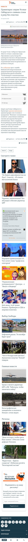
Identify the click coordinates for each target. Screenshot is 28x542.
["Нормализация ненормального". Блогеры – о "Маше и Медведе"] (14, 273)
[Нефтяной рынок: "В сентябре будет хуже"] (14, 326)
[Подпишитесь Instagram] (20, 522)
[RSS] (24, 522)
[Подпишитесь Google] (2, 522)
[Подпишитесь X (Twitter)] (9, 522)
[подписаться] (6, 525)
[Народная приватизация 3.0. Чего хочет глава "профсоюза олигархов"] (14, 250)
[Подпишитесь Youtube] (13, 522)
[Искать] (24, 540)
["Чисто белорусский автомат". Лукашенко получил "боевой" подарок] (14, 347)
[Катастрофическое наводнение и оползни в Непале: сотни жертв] (14, 399)
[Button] (10, 22)
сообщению (6, 67)
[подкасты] (11, 540)
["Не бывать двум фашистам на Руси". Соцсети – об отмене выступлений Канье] (14, 166)
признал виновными (15, 111)
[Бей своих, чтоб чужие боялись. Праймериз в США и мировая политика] (14, 296)
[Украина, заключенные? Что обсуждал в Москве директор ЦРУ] (14, 189)
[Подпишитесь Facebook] (6, 522)
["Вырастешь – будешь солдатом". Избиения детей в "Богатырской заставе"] (14, 452)
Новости (4, 6)
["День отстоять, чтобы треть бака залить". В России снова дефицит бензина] (14, 429)
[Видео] (17, 540)
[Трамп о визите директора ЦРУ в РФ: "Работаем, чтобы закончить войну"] (14, 376)
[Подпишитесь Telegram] (16, 522)
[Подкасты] (2, 525)
